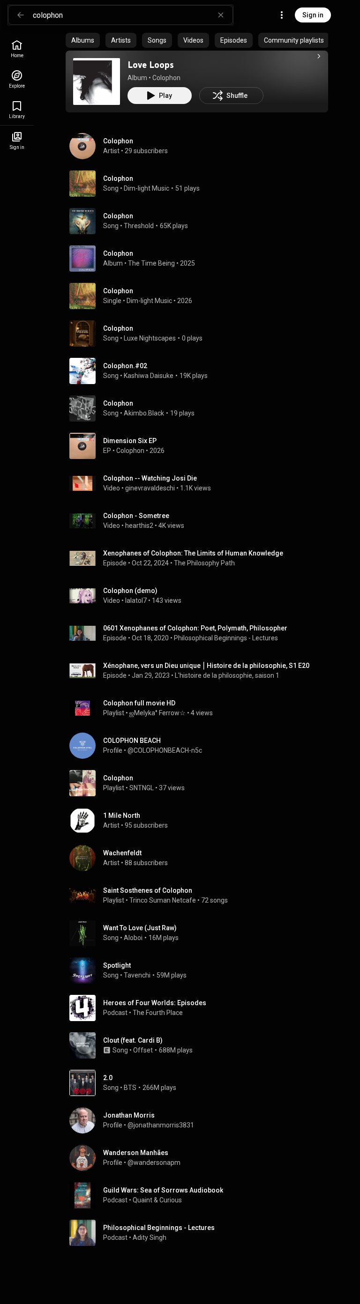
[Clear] (220, 14)
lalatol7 (136, 600)
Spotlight (117, 965)
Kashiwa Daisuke (148, 375)
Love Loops (151, 64)
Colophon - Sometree (136, 515)
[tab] (83, 40)
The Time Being (151, 263)
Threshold (139, 226)
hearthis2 (139, 525)
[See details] (318, 56)
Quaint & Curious (157, 1200)
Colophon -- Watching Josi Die (150, 478)
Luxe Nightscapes (150, 338)
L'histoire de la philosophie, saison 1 (227, 675)
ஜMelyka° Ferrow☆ (157, 713)
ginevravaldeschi (150, 488)
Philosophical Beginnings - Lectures (226, 638)
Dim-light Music (146, 188)
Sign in (312, 15)
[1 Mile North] (201, 820)
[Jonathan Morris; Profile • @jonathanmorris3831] (201, 1120)
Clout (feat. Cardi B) (133, 1040)
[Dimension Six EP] (201, 446)
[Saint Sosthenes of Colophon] (201, 895)
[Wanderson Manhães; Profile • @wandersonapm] (201, 1158)
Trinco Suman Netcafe (162, 900)
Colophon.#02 (125, 366)
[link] (17, 49)
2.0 (107, 1078)
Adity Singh (149, 1237)
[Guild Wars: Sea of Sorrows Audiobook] (201, 1195)
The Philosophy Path (204, 563)
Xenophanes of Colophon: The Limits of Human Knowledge (193, 553)
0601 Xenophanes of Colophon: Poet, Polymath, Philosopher (195, 628)
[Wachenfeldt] (201, 858)
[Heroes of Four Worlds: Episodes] (201, 1008)
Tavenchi (137, 975)
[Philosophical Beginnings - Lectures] (201, 1233)
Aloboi (133, 937)
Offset (143, 1050)
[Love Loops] (96, 81)
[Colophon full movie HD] (201, 708)
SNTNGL (141, 788)
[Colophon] (201, 146)
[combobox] (132, 15)
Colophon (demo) (130, 590)
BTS (130, 1087)
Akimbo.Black (144, 413)
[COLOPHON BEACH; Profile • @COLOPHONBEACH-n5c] (201, 745)
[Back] (20, 14)
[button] (96, 81)
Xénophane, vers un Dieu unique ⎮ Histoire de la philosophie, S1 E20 (206, 665)
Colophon (166, 78)
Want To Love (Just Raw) (140, 928)
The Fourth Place (158, 1012)
